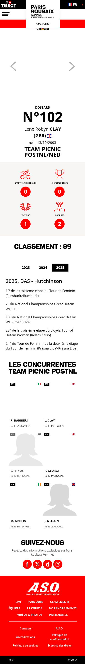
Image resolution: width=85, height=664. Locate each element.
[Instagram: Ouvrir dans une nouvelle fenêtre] (57, 564)
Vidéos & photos (29, 615)
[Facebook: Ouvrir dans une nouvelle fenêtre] (27, 564)
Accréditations (25, 637)
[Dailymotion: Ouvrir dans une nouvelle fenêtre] (47, 564)
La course (34, 608)
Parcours (35, 602)
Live (19, 602)
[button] (73, 4)
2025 (60, 267)
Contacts (26, 628)
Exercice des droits (59, 645)
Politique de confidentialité (59, 637)
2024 (43, 267)
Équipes (14, 608)
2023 (26, 267)
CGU (11, 660)
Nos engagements (63, 608)
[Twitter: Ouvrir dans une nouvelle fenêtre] (37, 564)
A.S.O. (59, 628)
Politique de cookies (25, 645)
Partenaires (58, 615)
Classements (60, 602)
